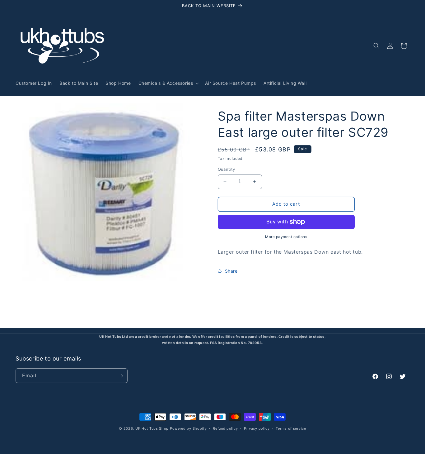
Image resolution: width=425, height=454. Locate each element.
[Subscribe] (120, 376)
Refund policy (225, 428)
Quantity (226, 169)
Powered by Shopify (188, 428)
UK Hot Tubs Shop (152, 428)
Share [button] (231, 271)
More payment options (286, 236)
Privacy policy (257, 428)
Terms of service (291, 428)
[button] (168, 83)
